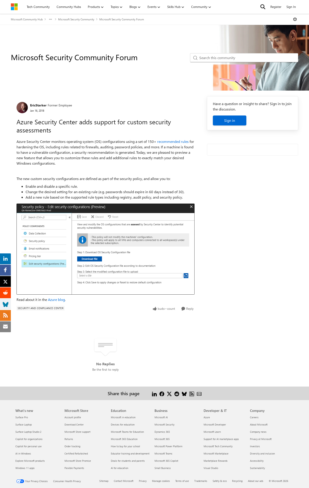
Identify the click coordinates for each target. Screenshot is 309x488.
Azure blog (56, 299)
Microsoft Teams (163, 453)
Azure (207, 417)
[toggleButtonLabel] (295, 19)
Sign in (229, 120)
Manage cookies (161, 481)
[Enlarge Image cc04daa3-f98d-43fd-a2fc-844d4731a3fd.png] (106, 249)
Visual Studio (211, 468)
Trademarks (200, 481)
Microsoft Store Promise (77, 460)
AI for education (119, 468)
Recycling (237, 481)
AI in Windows (23, 453)
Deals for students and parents (128, 460)
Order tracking (72, 446)
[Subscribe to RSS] (191, 393)
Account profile (72, 417)
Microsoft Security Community (76, 19)
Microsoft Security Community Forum (121, 19)
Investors (255, 446)
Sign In (291, 7)
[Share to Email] (199, 393)
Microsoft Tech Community (218, 446)
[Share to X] (169, 393)
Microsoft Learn (212, 431)
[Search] (263, 7)
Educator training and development (130, 453)
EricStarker (38, 105)
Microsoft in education (123, 417)
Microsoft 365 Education (124, 439)
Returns (68, 439)
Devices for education (123, 424)
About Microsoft (259, 424)
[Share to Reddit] (176, 393)
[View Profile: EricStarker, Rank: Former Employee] (22, 107)
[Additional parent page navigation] (50, 19)
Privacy (143, 481)
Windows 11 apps (25, 468)
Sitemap (103, 481)
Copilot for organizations (29, 439)
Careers (254, 417)
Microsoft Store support (77, 431)
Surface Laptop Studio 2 (28, 431)
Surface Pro (21, 417)
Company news (258, 431)
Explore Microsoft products (30, 460)
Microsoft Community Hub (27, 19)
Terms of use (182, 481)
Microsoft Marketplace (216, 453)
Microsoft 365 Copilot (166, 460)
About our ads (255, 481)
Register (275, 7)
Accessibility (257, 460)
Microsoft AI (161, 417)
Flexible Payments (74, 468)
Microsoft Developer (215, 424)
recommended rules (173, 141)
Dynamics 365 (162, 431)
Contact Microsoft (123, 481)
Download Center (74, 424)
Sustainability (257, 468)
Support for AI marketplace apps (221, 439)
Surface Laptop (23, 424)
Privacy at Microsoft (261, 439)
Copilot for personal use (28, 446)
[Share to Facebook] (161, 393)
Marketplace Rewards (216, 460)
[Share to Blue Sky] (184, 393)
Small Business (162, 468)
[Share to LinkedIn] (154, 393)
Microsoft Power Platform (168, 446)
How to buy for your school (125, 446)
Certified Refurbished (76, 453)
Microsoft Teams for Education (127, 431)
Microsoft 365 (162, 439)
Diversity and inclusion (262, 453)
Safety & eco (220, 481)
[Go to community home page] (14, 6)
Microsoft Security (164, 424)
